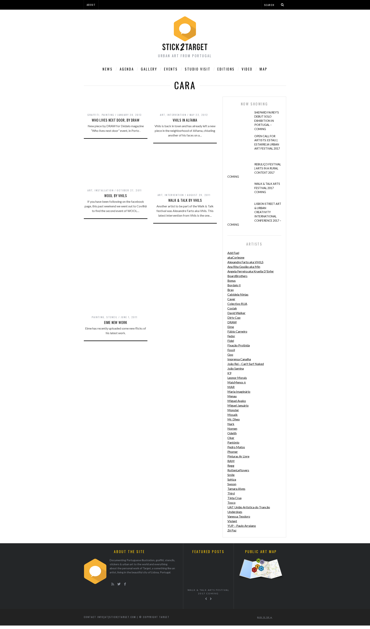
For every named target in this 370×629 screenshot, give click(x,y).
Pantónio (233, 442)
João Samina (235, 368)
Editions (226, 68)
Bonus (231, 280)
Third (231, 493)
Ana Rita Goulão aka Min (243, 266)
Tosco (231, 502)
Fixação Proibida (238, 345)
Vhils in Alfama (185, 120)
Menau (232, 396)
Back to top (263, 617)
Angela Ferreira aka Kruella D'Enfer (250, 271)
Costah (232, 308)
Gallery (149, 68)
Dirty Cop (233, 317)
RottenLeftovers (238, 470)
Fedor (231, 336)
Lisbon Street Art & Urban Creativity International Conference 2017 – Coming (254, 214)
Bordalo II (234, 285)
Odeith (232, 433)
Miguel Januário (238, 405)
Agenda (127, 68)
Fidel (230, 340)
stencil (112, 317)
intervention (176, 114)
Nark (230, 424)
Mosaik (232, 414)
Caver (231, 299)
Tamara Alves (236, 488)
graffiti (93, 114)
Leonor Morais (237, 377)
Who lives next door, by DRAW (116, 120)
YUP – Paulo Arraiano (241, 525)
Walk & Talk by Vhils (185, 200)
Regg (230, 465)
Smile (231, 475)
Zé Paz (231, 530)
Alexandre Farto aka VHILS (245, 262)
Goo (230, 354)
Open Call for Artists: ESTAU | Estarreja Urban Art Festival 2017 (267, 142)
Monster (233, 410)
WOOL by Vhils (115, 195)
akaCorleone (235, 257)
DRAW (232, 322)
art (162, 114)
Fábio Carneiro (237, 331)
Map (263, 68)
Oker (230, 438)
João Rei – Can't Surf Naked (245, 364)
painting (108, 114)
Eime (230, 327)
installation (104, 190)
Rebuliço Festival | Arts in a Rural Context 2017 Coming (254, 170)
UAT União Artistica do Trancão (248, 507)
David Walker (236, 313)
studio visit (197, 68)
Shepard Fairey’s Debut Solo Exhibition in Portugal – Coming (266, 121)
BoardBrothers (237, 276)
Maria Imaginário (238, 391)
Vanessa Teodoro (238, 516)
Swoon (231, 484)
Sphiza (231, 479)
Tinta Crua (234, 498)
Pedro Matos (236, 447)
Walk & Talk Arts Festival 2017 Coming (267, 188)
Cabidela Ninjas (237, 294)
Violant (232, 521)
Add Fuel (233, 253)
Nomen (232, 428)
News (108, 68)
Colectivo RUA (237, 303)
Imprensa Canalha (239, 359)
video (247, 68)
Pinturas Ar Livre (238, 456)
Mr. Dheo (233, 419)
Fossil (231, 350)
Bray (230, 290)
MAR (231, 387)
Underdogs (234, 512)
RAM (231, 461)
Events (171, 68)
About (91, 4)
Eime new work (115, 322)
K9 (229, 373)
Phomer (232, 451)
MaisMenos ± (236, 382)
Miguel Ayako (236, 401)
